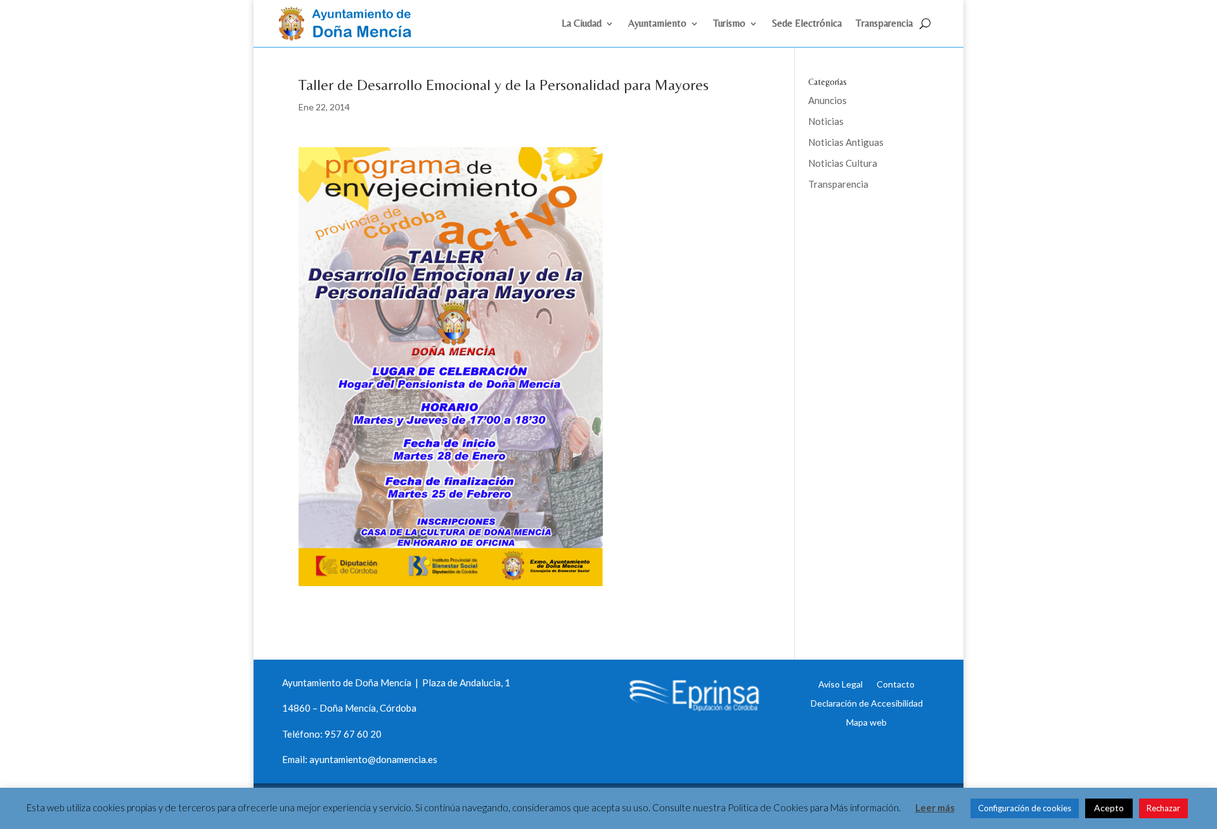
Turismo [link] (729, 24)
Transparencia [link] (884, 24)
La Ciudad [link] (582, 24)
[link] (350, 36)
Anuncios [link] (827, 100)
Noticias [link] (826, 121)
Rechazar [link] (1163, 808)
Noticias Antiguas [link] (846, 142)
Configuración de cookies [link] (1024, 808)
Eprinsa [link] (855, 225)
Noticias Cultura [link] (842, 163)
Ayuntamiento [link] (657, 24)
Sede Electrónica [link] (807, 24)
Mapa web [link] (866, 722)
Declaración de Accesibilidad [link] (867, 703)
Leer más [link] (935, 807)
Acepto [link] (1109, 807)
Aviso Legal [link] (840, 684)
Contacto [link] (896, 684)
